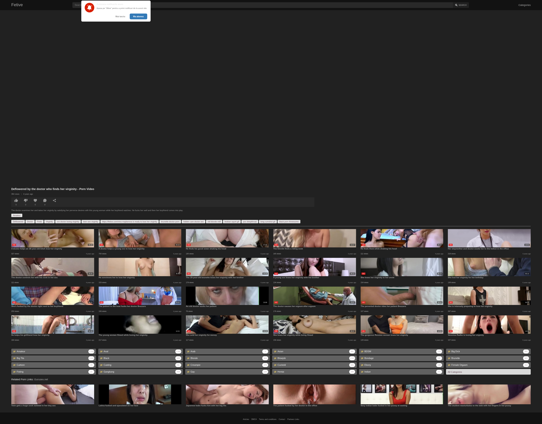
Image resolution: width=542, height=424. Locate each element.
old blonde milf (214, 221)
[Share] (54, 200)
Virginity (49, 221)
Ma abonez (138, 16)
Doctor (30, 221)
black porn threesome (289, 221)
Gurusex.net (41, 379)
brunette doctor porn (170, 221)
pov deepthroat (250, 221)
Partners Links (293, 419)
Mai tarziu (120, 16)
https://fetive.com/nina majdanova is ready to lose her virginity (129, 221)
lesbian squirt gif (232, 221)
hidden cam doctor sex (193, 221)
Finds (39, 221)
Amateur (17, 215)
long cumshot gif (268, 221)
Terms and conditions (268, 419)
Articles (246, 419)
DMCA (254, 419)
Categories (524, 5)
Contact (282, 419)
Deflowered (18, 221)
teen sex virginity (90, 221)
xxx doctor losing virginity (68, 221)
